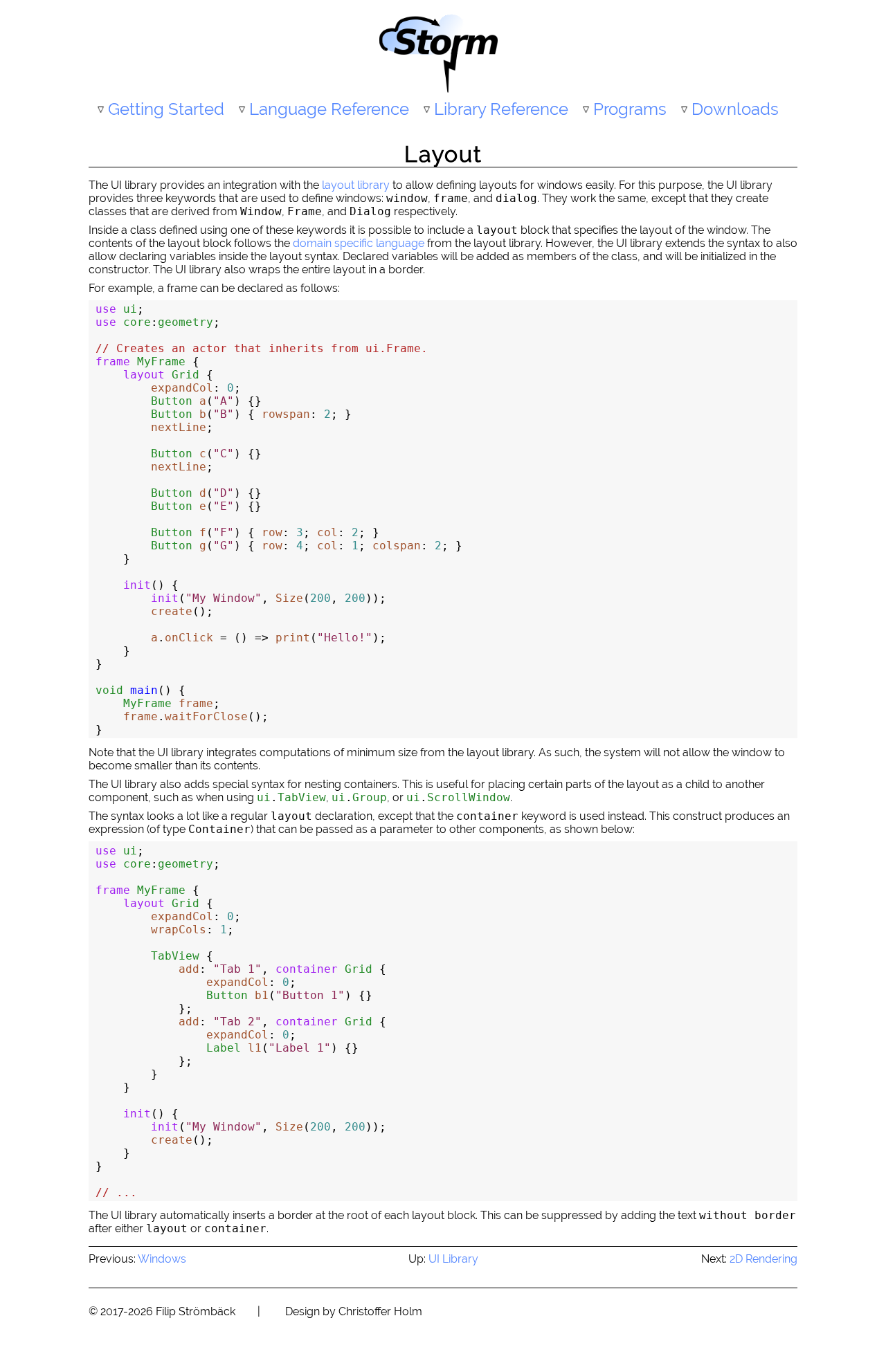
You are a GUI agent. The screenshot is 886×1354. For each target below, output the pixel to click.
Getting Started (166, 109)
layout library (356, 185)
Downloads (735, 109)
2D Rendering (763, 1258)
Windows (162, 1258)
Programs (630, 109)
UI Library (453, 1258)
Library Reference (501, 109)
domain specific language (358, 243)
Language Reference (329, 109)
